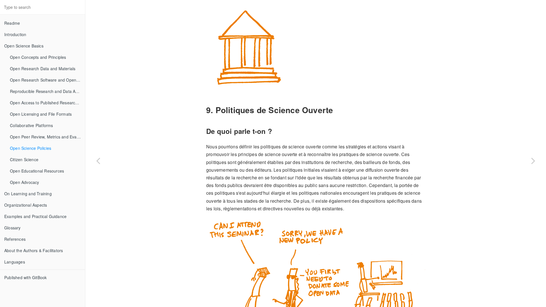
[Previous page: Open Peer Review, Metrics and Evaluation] (98, 160)
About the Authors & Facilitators (33, 250)
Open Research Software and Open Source (47, 80)
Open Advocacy (24, 182)
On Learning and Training (28, 193)
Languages (14, 262)
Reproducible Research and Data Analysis (47, 91)
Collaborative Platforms (31, 125)
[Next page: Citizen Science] (533, 160)
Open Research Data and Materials (42, 68)
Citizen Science (24, 159)
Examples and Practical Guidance (35, 216)
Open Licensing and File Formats (41, 114)
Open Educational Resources (37, 171)
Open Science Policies (30, 148)
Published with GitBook (25, 277)
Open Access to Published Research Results (47, 102)
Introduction (15, 34)
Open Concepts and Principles (38, 57)
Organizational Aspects (25, 205)
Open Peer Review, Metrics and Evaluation (47, 137)
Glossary (12, 228)
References (15, 239)
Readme (12, 23)
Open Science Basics (24, 46)
